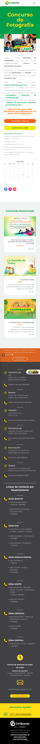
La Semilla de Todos (10, 141)
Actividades (16, 121)
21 (23, 175)
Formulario (20, 359)
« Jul (5, 183)
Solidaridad (20, 245)
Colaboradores (20, 696)
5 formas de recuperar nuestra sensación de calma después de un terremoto (21, 241)
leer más (31, 249)
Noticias (25, 121)
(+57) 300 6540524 (20, 714)
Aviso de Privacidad (20, 739)
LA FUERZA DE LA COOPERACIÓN (14, 144)
